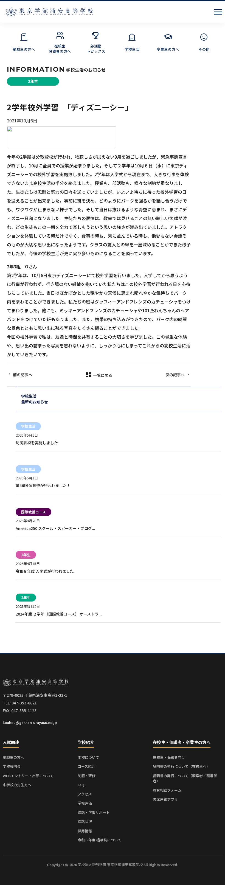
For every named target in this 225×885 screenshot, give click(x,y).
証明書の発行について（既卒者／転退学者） (185, 778)
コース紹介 (86, 766)
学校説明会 (12, 766)
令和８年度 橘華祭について (99, 839)
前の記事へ (22, 374)
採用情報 (85, 830)
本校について (88, 757)
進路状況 (85, 821)
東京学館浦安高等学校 (49, 12)
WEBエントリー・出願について (28, 775)
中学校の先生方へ (17, 784)
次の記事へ (175, 374)
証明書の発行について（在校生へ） (181, 766)
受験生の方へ (13, 757)
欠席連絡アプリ (165, 799)
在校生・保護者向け (169, 757)
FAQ (81, 784)
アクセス (85, 794)
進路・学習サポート (94, 812)
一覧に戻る (98, 375)
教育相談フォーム (167, 790)
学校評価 (85, 803)
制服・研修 (86, 775)
